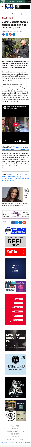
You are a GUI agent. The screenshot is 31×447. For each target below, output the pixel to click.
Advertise (15, 428)
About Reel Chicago (15, 439)
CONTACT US (15, 434)
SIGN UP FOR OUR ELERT (15, 431)
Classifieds (15, 426)
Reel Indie (7, 18)
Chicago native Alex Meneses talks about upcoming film (15, 148)
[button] (2, 7)
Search (15, 436)
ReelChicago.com (5, 442)
